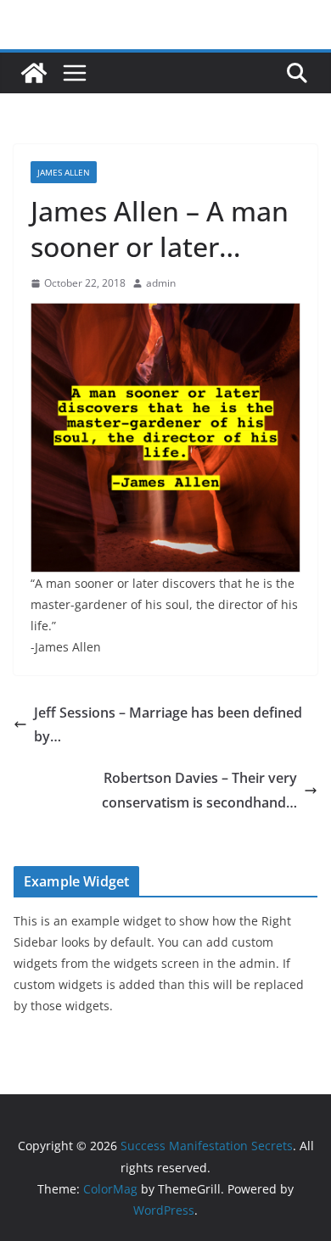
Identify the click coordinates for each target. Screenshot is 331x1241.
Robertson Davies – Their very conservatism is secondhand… (199, 790)
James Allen (63, 172)
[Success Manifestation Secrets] (34, 73)
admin (161, 283)
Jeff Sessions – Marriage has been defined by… (168, 724)
